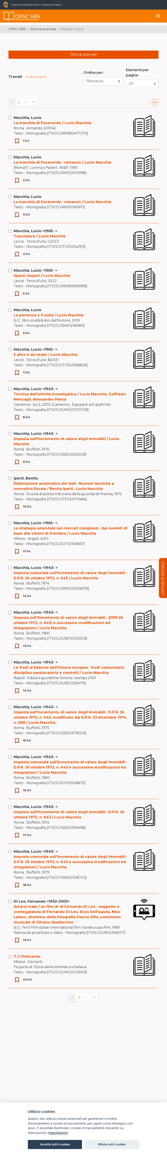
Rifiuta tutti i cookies (112, 1144)
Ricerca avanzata (43, 29)
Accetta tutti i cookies (55, 1144)
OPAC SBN (17, 29)
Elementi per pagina (137, 72)
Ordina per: (94, 73)
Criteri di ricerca (163, 578)
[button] (155, 102)
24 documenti (36, 77)
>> (33, 102)
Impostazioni (58, 1133)
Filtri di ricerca (82, 55)
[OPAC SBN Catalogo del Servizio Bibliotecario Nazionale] (8, 16)
